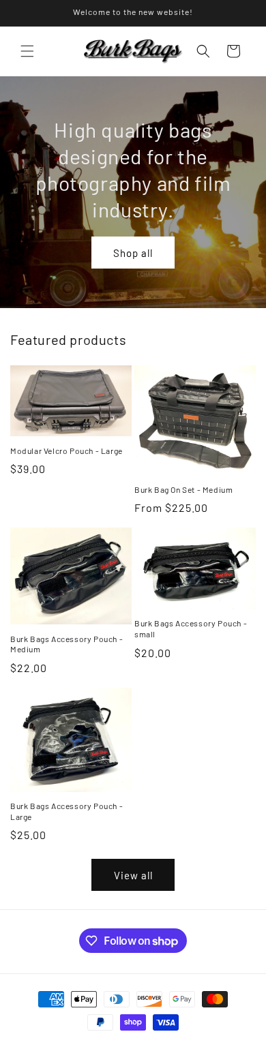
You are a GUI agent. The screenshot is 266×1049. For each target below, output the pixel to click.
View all (133, 875)
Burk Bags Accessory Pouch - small (190, 628)
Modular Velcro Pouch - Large (66, 450)
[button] (27, 51)
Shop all (133, 252)
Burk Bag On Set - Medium (183, 489)
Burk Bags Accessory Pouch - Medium (66, 644)
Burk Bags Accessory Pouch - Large (66, 811)
